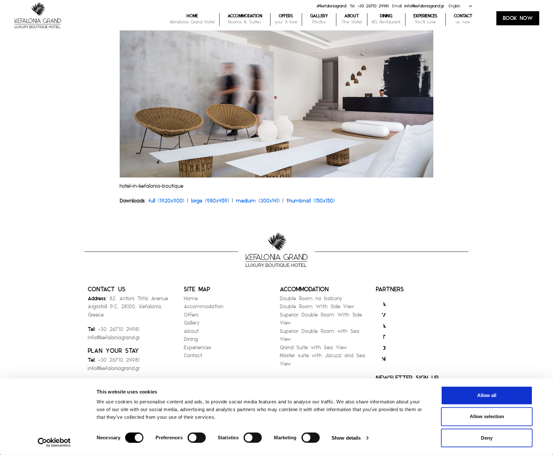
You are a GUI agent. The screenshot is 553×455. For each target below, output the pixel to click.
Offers (191, 316)
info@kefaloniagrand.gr (424, 8)
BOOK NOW (518, 20)
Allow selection (487, 416)
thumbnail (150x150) (310, 202)
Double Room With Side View (317, 308)
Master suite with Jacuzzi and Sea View (322, 361)
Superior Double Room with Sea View (319, 337)
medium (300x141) (258, 202)
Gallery (192, 324)
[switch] (197, 438)
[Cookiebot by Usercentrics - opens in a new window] (54, 442)
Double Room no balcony (311, 300)
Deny (487, 437)
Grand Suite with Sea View (313, 349)
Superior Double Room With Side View (321, 320)
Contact (193, 357)
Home (191, 300)
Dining (191, 341)
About (191, 333)
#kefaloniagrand (331, 8)
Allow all (486, 395)
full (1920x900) (166, 202)
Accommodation (203, 308)
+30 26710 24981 (373, 8)
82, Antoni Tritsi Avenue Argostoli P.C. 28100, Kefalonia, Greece (128, 308)
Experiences (197, 349)
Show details (346, 438)
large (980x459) (210, 202)
